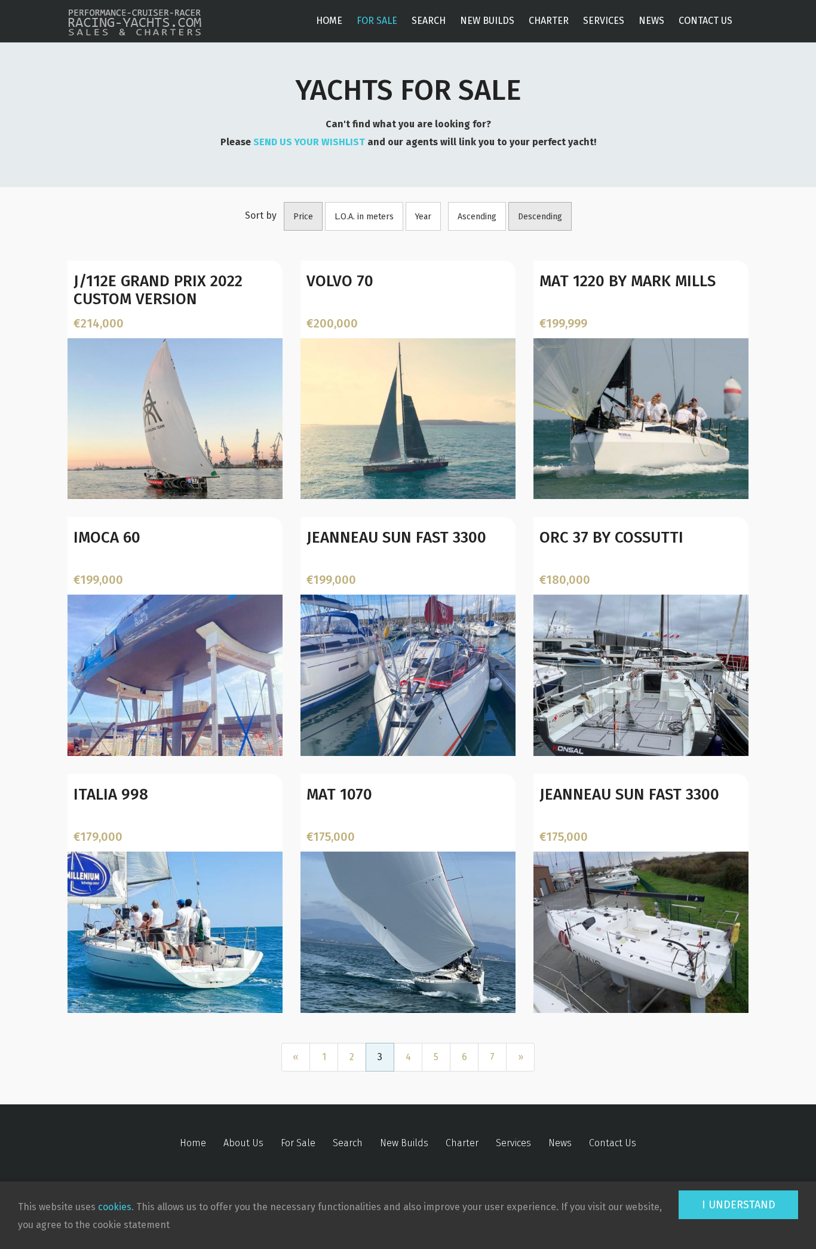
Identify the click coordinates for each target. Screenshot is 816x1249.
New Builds (487, 20)
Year (423, 217)
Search (429, 20)
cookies (114, 1207)
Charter (549, 20)
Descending (540, 217)
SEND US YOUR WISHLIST (309, 142)
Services (603, 20)
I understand (738, 1204)
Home (329, 20)
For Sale (377, 20)
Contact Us (705, 20)
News (651, 20)
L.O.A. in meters (364, 217)
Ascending (477, 217)
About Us (243, 1143)
